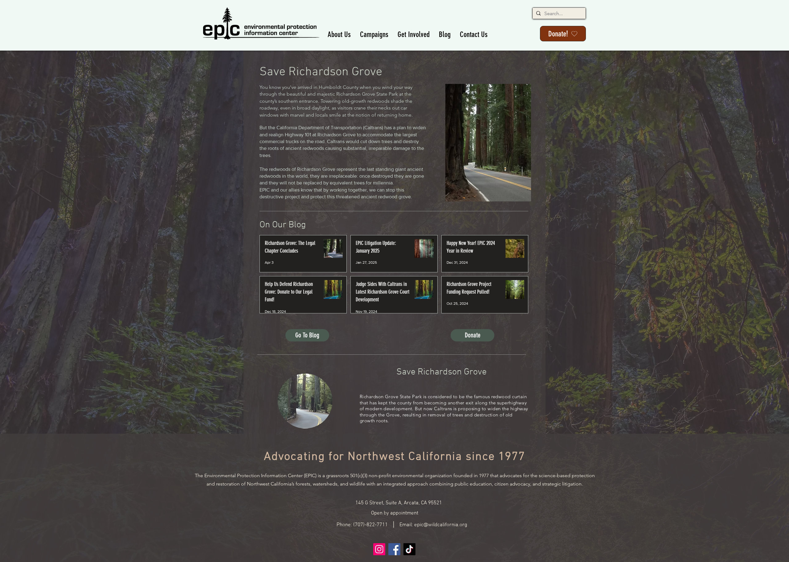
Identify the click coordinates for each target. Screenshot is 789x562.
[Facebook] (394, 549)
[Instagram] (379, 549)
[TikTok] (409, 549)
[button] (339, 34)
